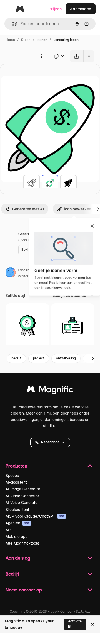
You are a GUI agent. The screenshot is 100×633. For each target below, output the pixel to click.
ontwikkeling (66, 358)
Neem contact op (24, 590)
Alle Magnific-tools (22, 543)
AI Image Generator (23, 488)
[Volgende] (93, 358)
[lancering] (31, 183)
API (9, 529)
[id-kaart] (73, 325)
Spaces (12, 475)
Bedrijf (12, 574)
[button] (50, 442)
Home (10, 40)
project (38, 358)
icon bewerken (77, 208)
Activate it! (75, 624)
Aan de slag (18, 558)
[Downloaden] (76, 56)
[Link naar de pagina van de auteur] (11, 273)
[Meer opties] (41, 56)
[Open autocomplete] (12, 24)
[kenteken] (27, 325)
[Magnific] (50, 390)
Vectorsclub (27, 276)
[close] (92, 226)
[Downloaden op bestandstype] (59, 56)
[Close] (92, 624)
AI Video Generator (22, 495)
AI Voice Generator (22, 502)
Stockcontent (17, 509)
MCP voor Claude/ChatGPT (35, 516)
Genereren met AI (28, 208)
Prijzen (55, 8)
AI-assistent (16, 482)
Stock (26, 40)
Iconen (42, 40)
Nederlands (50, 442)
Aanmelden (80, 8)
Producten (16, 466)
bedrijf (16, 358)
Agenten (18, 522)
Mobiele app (17, 536)
